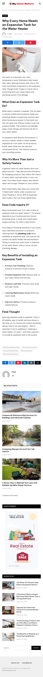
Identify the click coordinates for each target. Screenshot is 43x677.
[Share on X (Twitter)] (19, 42)
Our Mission (27, 663)
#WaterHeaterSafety (10, 354)
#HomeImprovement (29, 347)
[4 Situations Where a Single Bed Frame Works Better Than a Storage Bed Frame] (8, 597)
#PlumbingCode (26, 351)
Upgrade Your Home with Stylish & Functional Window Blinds (27, 610)
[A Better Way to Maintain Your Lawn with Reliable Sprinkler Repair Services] (21, 469)
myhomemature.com (9, 670)
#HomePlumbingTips (10, 351)
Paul (10, 34)
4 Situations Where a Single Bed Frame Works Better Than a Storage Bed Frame (28, 596)
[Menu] (3, 3)
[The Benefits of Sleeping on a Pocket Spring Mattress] (8, 637)
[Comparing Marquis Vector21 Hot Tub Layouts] (21, 435)
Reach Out (15, 663)
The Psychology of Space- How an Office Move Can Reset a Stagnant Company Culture (28, 623)
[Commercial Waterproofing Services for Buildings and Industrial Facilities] (21, 401)
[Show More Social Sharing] (39, 42)
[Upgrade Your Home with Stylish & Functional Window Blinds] (8, 610)
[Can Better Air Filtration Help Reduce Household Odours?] (8, 585)
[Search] (39, 3)
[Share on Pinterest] (30, 42)
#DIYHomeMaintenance (11, 347)
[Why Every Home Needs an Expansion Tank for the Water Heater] (21, 59)
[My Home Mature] (21, 3)
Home (4, 10)
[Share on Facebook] (7, 42)
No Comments (31, 34)
